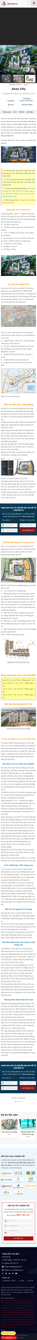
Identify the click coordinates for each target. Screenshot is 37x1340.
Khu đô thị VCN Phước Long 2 (23, 191)
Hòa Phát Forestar (11, 1310)
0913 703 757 (15, 520)
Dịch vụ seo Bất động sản (13, 1307)
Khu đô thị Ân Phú (23, 1310)
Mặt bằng (29, 112)
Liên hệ (30, 1280)
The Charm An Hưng (9, 1132)
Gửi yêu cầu (18, 1238)
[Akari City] (18, 59)
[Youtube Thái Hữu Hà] (16, 1273)
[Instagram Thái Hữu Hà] (13, 1273)
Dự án (13, 1280)
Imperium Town (6, 1300)
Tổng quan (7, 112)
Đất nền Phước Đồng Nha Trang (18, 1315)
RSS (22, 1338)
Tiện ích (21, 112)
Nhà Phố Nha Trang (7, 1324)
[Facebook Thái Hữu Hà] (3, 1273)
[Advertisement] (18, 26)
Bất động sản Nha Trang (19, 1312)
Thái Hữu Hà (24, 1335)
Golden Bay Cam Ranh (15, 1303)
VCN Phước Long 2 (18, 1305)
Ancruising (26, 1303)
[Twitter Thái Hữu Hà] (6, 1273)
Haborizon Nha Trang (9, 196)
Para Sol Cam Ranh (27, 194)
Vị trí (15, 112)
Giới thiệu (6, 1280)
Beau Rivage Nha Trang (27, 1322)
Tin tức (22, 1280)
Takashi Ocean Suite (18, 1300)
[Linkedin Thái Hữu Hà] (10, 1273)
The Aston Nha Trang (10, 194)
